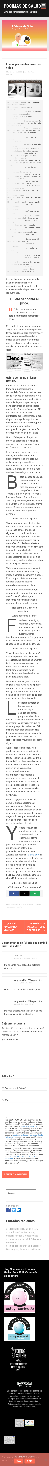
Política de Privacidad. (29, 1126)
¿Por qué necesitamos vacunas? (11, 926)
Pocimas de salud (22, 6)
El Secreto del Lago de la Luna (23, 1229)
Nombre (9, 1076)
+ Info (30, 1461)
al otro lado (33, 854)
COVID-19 (37, 904)
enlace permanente (15, 907)
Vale (18, 1461)
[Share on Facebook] (14, 893)
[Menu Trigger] (43, 5)
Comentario (11, 1039)
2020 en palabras (27, 904)
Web (7, 1100)
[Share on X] (24, 893)
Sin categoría (13, 904)
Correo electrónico (15, 1088)
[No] (46, 1460)
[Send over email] (35, 893)
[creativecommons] (24, 1384)
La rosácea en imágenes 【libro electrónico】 (36, 926)
